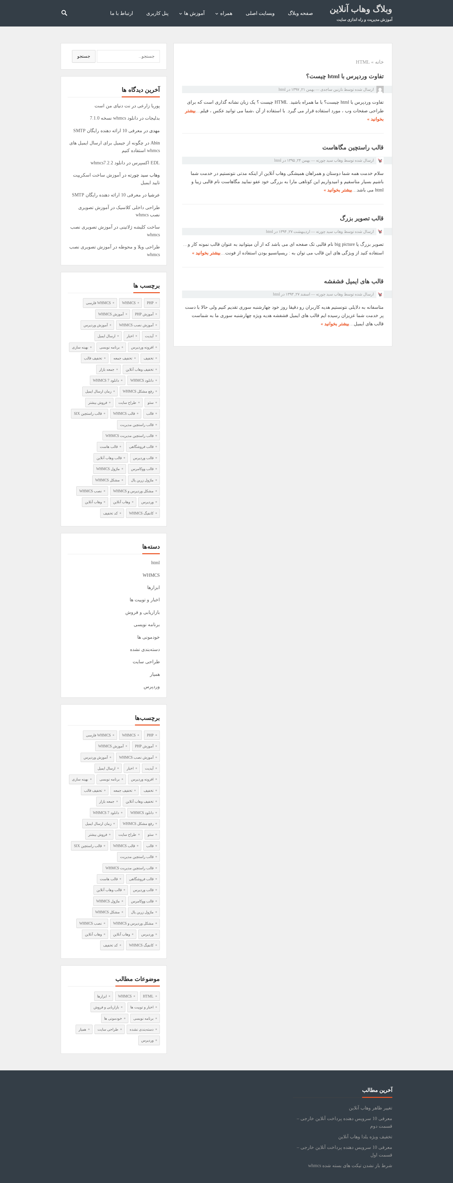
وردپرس (147, 502)
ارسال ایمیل (106, 336)
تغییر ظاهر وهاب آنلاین (370, 1107)
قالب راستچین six (88, 413)
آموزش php (144, 314)
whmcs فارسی (98, 303)
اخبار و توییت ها (145, 599)
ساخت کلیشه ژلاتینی (139, 227)
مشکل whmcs (107, 480)
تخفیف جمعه (122, 358)
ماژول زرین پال (142, 480)
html (282, 89)
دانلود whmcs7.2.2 (108, 162)
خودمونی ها (148, 637)
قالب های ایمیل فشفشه (354, 281)
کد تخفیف (110, 513)
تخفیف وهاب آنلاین (140, 369)
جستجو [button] (83, 56)
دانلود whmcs (142, 380)
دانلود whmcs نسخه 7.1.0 (114, 118)
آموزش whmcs (111, 314)
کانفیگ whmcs (141, 513)
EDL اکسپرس (146, 162)
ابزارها (153, 587)
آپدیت (149, 336)
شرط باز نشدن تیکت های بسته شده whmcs (350, 1165)
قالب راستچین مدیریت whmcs (129, 436)
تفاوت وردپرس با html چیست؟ (345, 76)
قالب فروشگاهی (141, 447)
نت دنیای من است (112, 105)
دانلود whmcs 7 (106, 380)
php (150, 303)
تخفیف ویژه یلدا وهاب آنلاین (365, 1136)
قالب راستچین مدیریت (137, 425)
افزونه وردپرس (142, 347)
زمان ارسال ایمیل (98, 391)
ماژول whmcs (108, 469)
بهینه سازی (80, 347)
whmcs (129, 303)
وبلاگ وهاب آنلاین (361, 9)
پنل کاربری (157, 13)
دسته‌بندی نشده (145, 649)
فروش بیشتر (97, 402)
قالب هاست (109, 447)
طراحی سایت (146, 661)
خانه (379, 62)
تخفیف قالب (93, 358)
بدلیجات (152, 118)
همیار (155, 674)
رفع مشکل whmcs (138, 391)
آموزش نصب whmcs (136, 325)
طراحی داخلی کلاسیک (138, 207)
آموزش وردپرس (96, 325)
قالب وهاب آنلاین (109, 458)
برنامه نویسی (109, 347)
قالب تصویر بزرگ (362, 218)
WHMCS (151, 575)
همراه (226, 13)
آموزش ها (194, 13)
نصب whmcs (90, 491)
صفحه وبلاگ (300, 13)
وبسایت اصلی (260, 13)
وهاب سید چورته (329, 160)
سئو (151, 402)
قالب (150, 413)
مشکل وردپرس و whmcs (133, 491)
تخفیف (149, 358)
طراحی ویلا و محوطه (139, 246)
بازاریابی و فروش (142, 612)
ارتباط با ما (121, 13)
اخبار (130, 336)
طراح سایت (127, 402)
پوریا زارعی (148, 105)
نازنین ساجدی (331, 89)
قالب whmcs (124, 413)
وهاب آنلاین (121, 502)
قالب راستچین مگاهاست (353, 147)
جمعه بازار (106, 369)
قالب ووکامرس (142, 469)
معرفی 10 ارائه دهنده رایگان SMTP (107, 130)
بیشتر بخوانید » (338, 190)
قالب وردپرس (143, 458)
